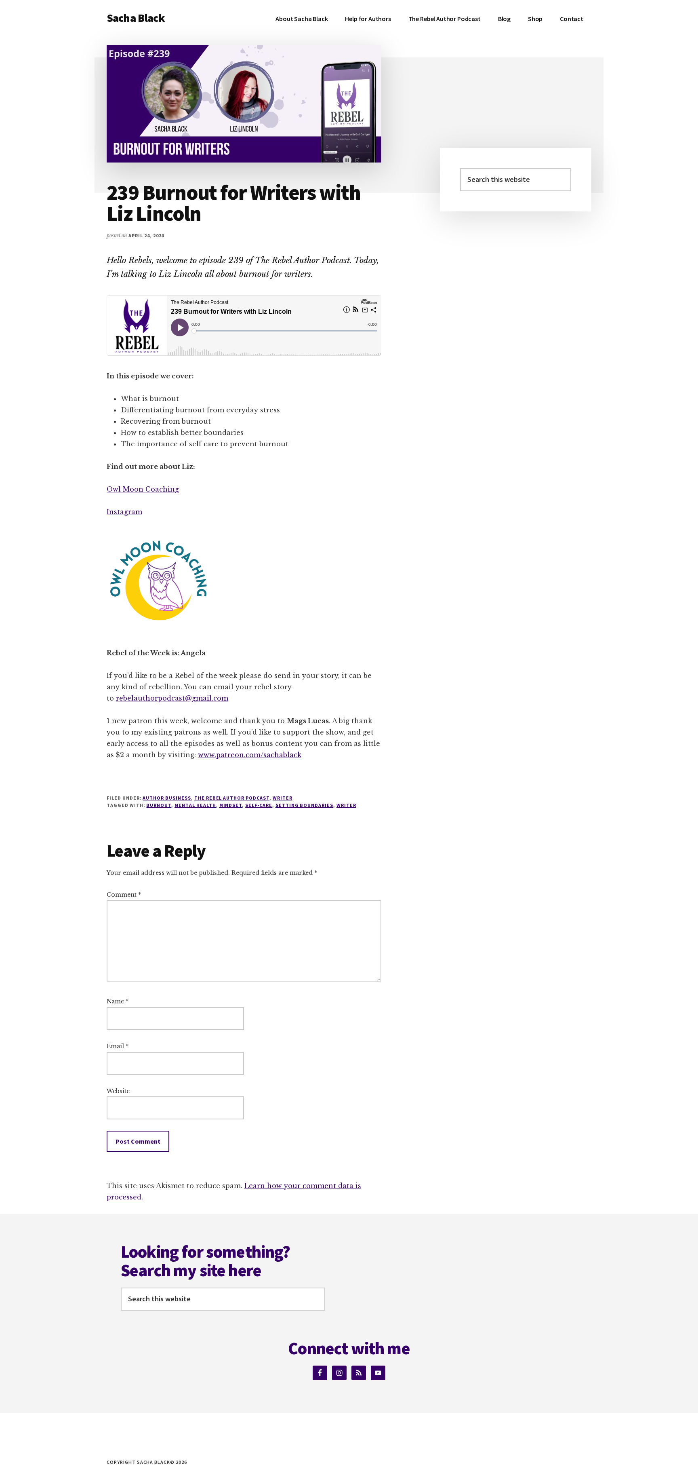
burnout (158, 805)
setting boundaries (304, 805)
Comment (124, 894)
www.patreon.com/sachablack (249, 755)
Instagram (124, 512)
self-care (258, 805)
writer (282, 798)
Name (117, 1001)
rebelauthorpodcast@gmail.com (172, 698)
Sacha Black (136, 18)
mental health (195, 805)
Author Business (167, 798)
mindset (230, 805)
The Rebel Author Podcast (231, 798)
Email (117, 1046)
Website (118, 1091)
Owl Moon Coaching (143, 489)
